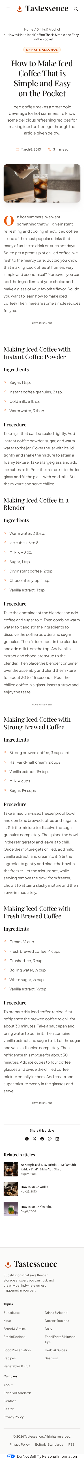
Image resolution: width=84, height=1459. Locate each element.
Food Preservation (17, 1350)
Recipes (10, 1358)
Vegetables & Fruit (17, 1366)
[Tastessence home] (42, 9)
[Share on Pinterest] (42, 1138)
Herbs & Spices (56, 1350)
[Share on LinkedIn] (57, 1138)
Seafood (51, 1358)
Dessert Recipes (57, 1320)
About (8, 1385)
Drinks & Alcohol (48, 29)
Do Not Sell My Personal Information (47, 1456)
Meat (7, 1320)
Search (9, 1409)
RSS (71, 1444)
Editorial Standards (17, 1393)
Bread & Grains (15, 1329)
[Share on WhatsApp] (49, 1138)
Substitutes (12, 1312)
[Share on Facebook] (26, 1138)
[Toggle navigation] (8, 8)
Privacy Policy (14, 1417)
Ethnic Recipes (14, 1337)
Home (28, 29)
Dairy (48, 1329)
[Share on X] (34, 1138)
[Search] (75, 8)
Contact (10, 1401)
